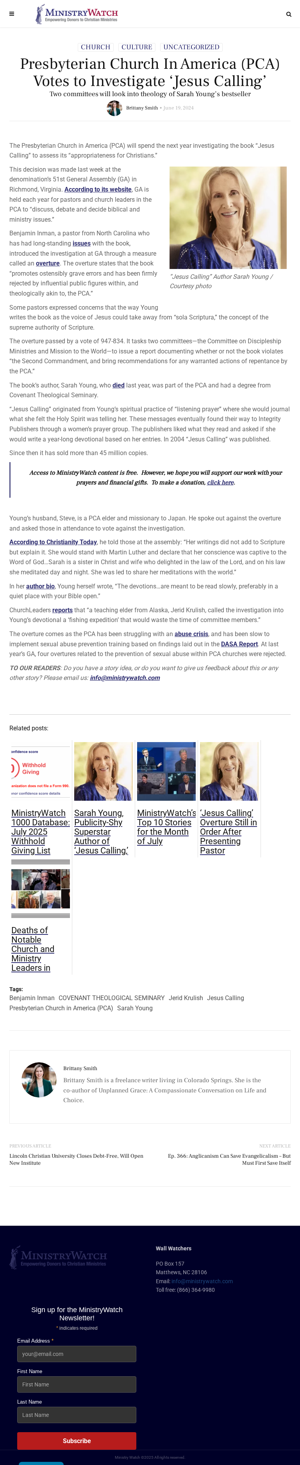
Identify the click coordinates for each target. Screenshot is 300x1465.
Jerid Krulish (186, 998)
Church (96, 47)
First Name (29, 1371)
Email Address (35, 1341)
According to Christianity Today (53, 542)
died (118, 385)
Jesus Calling (225, 998)
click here (220, 482)
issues (82, 243)
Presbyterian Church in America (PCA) (61, 1008)
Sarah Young (135, 1008)
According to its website (98, 189)
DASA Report (239, 644)
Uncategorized (191, 47)
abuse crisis (191, 634)
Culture (136, 47)
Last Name (29, 1402)
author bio (40, 586)
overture (48, 263)
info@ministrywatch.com (125, 677)
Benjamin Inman (32, 998)
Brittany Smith (142, 108)
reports (62, 610)
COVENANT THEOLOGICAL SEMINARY (112, 998)
